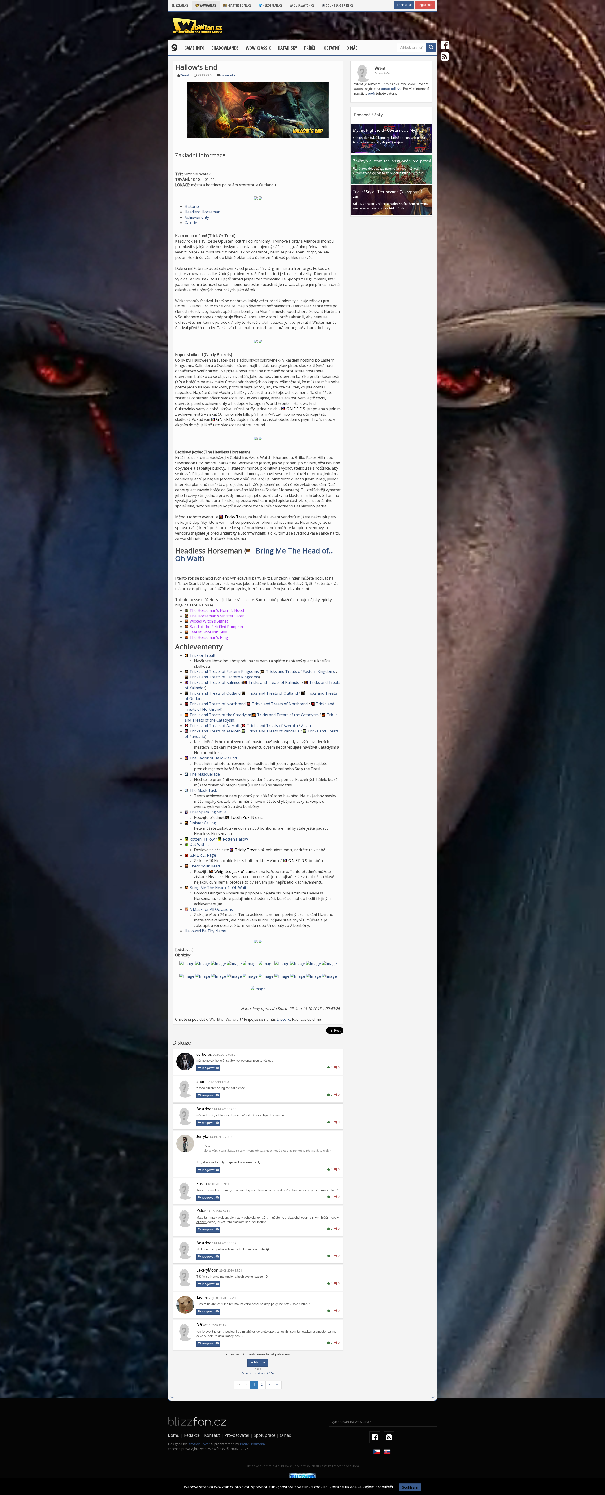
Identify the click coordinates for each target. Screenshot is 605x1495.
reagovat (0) (210, 1068)
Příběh (310, 48)
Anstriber (204, 1109)
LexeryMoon (207, 1270)
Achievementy (197, 217)
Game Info (194, 48)
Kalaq (201, 1211)
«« (238, 1384)
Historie (192, 206)
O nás (352, 48)
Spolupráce (264, 1435)
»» (277, 1384)
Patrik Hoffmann (252, 1444)
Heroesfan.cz (272, 5)
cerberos (204, 1055)
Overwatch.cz (304, 5)
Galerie (191, 222)
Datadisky (287, 48)
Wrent (184, 75)
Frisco (201, 1184)
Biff (199, 1325)
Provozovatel (237, 1435)
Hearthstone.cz (239, 5)
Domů (174, 1435)
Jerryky (202, 1137)
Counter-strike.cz (339, 5)
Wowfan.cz (207, 5)
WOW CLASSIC (258, 48)
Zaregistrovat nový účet (258, 1373)
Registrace (425, 5)
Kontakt (212, 1435)
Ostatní (331, 48)
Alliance (308, 725)
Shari (200, 1082)
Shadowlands (225, 48)
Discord (283, 1019)
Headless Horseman (202, 211)
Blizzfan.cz (179, 5)
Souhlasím (410, 1487)
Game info (227, 75)
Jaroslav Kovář (199, 1444)
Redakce (192, 1435)
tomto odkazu (391, 89)
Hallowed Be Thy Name (205, 930)
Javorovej (205, 1298)
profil (371, 94)
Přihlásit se (404, 5)
